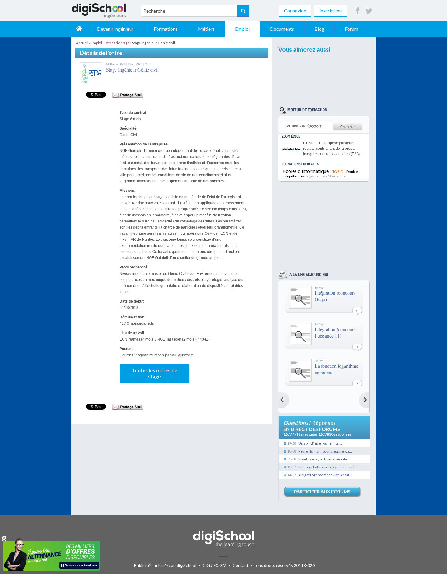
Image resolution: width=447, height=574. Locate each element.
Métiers (206, 29)
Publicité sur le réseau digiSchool (165, 565)
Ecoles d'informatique (306, 171)
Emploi (242, 29)
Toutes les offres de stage (154, 373)
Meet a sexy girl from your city (322, 459)
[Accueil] (79, 29)
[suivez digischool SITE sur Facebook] (357, 11)
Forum (351, 29)
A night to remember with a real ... (325, 475)
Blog (319, 29)
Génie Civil (135, 64)
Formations (166, 29)
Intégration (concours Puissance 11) (335, 332)
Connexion (295, 10)
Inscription (330, 10)
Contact (240, 565)
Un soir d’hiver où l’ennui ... (320, 443)
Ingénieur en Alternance (326, 176)
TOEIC (337, 171)
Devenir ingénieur (115, 29)
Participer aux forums (322, 491)
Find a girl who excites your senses (326, 467)
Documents (282, 29)
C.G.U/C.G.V (214, 565)
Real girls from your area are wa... (325, 451)
